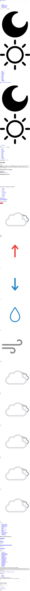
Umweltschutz (3, 552)
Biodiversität (3, 565)
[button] (3, 198)
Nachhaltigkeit (3, 555)
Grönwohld (2, 548)
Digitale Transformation (4, 553)
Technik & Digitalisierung (5, 532)
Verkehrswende (3, 560)
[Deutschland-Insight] (5, 82)
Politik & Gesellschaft (4, 7)
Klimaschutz (3, 566)
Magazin (3, 528)
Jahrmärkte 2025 (4, 559)
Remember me (3, 587)
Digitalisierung (3, 557)
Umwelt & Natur (4, 533)
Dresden (3, 188)
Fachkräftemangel (4, 561)
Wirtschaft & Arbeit (4, 6)
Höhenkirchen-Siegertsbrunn (6, 545)
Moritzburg (3, 195)
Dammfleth (2, 538)
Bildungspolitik (3, 564)
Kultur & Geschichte (4, 526)
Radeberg (3, 191)
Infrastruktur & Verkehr (4, 525)
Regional (3, 4)
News (2, 529)
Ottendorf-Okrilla (4, 192)
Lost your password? (2, 588)
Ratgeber (3, 530)
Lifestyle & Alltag (4, 527)
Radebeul (3, 189)
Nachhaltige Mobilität (4, 558)
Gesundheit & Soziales (4, 5)
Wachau (3, 190)
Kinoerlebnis (3, 562)
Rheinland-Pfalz (6, 172)
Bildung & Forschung (4, 524)
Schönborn (3, 193)
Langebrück (3, 194)
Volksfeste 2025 (4, 563)
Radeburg (3, 196)
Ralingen (2, 541)
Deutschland (3, 556)
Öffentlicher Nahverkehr (5, 554)
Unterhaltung (3, 534)
